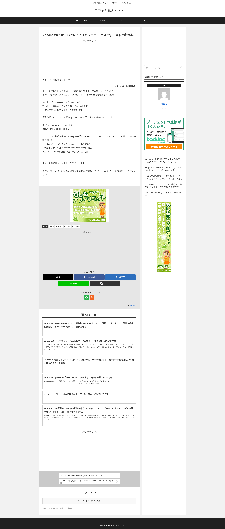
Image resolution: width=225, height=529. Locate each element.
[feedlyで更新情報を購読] (86, 297)
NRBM (164, 104)
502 (52, 226)
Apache (59, 226)
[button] (105, 283)
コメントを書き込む (89, 500)
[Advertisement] (89, 59)
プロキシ (77, 226)
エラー (68, 226)
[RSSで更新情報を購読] (92, 297)
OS (46, 226)
